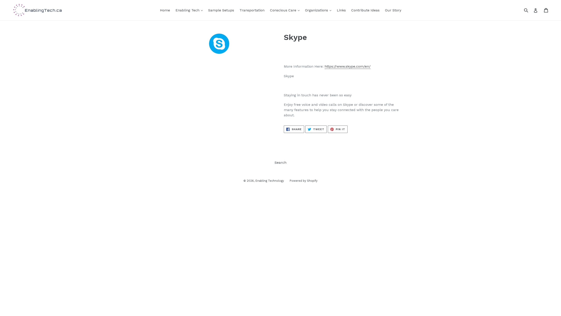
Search (280, 162)
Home (165, 10)
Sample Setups (221, 10)
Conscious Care (283, 10)
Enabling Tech (188, 10)
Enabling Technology (269, 180)
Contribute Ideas (365, 10)
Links (341, 10)
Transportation (252, 10)
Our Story (393, 10)
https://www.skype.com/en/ (348, 66)
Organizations (317, 10)
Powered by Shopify (303, 180)
